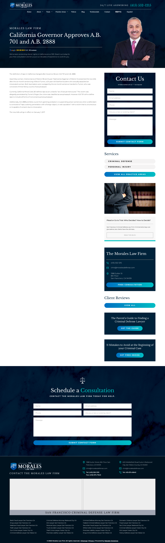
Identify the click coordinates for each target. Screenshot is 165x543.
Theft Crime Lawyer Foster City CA (58, 530)
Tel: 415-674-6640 (129, 472)
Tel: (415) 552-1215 (92, 472)
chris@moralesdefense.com (123, 268)
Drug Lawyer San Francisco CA (20, 523)
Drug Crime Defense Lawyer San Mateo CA (97, 533)
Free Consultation (130, 285)
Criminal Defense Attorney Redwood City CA (61, 520)
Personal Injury (119, 167)
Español (130, 12)
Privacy (91, 541)
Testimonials (94, 12)
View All (129, 305)
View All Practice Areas (130, 174)
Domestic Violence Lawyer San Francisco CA (134, 520)
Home (29, 12)
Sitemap (84, 541)
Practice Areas (61, 12)
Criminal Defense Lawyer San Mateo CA (23, 533)
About (39, 12)
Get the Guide (130, 328)
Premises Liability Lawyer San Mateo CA (60, 533)
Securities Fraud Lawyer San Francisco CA (97, 525)
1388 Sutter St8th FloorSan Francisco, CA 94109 (121, 275)
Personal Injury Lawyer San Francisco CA (60, 525)
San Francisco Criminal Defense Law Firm (82, 512)
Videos (73, 12)
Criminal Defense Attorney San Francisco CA (98, 520)
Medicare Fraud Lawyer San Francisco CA (23, 525)
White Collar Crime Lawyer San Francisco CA (98, 528)
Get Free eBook (130, 355)
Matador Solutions (111, 541)
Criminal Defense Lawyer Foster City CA (132, 528)
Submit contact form (130, 142)
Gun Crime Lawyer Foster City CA (21, 530)
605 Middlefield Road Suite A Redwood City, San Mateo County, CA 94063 (137, 463)
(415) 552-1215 (140, 5)
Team (48, 12)
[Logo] (26, 466)
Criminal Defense (120, 161)
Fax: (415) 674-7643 (93, 475)
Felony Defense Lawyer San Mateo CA (132, 533)
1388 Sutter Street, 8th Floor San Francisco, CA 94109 (98, 463)
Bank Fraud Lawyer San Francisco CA (22, 520)
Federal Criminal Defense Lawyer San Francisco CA (100, 523)
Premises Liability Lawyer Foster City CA (96, 530)
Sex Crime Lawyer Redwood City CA (131, 525)
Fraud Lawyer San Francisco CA (129, 523)
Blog (83, 12)
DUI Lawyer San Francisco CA (56, 523)
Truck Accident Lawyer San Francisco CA (60, 528)
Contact (107, 12)
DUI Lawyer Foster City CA (128, 530)
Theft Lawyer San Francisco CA (20, 528)
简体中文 (118, 12)
